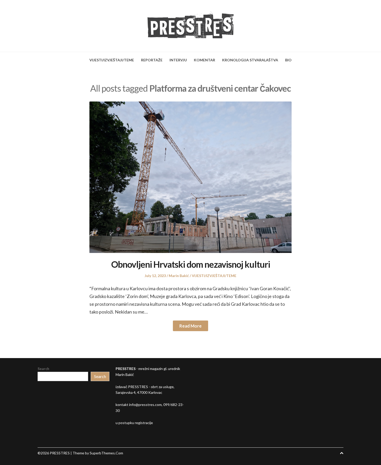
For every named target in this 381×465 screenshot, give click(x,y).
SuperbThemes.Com (106, 453)
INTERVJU (178, 60)
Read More (190, 326)
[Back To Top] (341, 453)
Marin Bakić (179, 275)
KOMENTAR (204, 60)
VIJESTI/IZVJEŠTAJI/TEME (111, 60)
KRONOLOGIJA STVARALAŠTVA (250, 60)
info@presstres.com (145, 404)
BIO (288, 60)
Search (43, 368)
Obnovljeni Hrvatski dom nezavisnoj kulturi (190, 264)
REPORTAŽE (152, 60)
